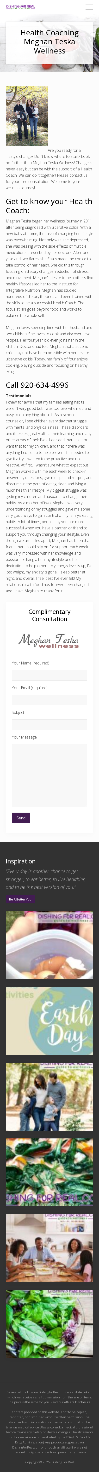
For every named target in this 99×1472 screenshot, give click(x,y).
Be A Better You (20, 899)
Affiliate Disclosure (77, 1402)
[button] (89, 7)
